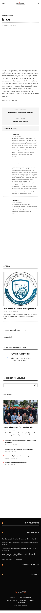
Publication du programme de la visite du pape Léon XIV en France (19, 449)
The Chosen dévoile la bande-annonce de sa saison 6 (19, 539)
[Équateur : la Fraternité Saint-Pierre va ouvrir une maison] (20, 412)
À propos (23, 600)
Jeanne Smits (5, 25)
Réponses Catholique (30, 565)
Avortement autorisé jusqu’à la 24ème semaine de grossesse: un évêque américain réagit (20, 441)
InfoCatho (35, 574)
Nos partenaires (12, 600)
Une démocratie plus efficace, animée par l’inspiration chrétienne (19, 549)
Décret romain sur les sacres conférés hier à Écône (15, 463)
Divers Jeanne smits (8, 15)
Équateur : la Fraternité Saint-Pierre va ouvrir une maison (18, 427)
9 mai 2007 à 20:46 (16, 136)
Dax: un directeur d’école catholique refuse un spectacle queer (19, 308)
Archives (12, 597)
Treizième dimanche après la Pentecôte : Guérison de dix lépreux (20, 544)
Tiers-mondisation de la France (12, 560)
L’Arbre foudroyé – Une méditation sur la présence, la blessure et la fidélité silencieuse (18, 555)
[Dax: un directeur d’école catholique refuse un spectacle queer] (20, 289)
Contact (31, 600)
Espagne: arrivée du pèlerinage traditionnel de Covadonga (17, 456)
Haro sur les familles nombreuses (20, 121)
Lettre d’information (24, 597)
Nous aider (21, 602)
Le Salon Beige (33, 533)
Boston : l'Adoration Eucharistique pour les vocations (20, 112)
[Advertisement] (20, 48)
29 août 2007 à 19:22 (17, 165)
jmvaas (5, 311)
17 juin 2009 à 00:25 (17, 202)
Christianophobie (32, 523)
